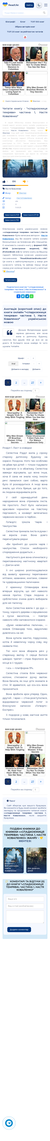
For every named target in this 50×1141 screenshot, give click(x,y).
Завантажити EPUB (31, 215)
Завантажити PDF (12, 215)
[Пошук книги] (44, 12)
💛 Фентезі (21, 193)
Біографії (10, 21)
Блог (23, 21)
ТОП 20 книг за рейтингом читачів (25, 31)
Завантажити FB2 (12, 220)
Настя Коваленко (19, 130)
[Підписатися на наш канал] (25, 37)
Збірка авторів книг (25, 26)
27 (32, 382)
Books (14, 5)
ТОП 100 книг (37, 21)
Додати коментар (19, 929)
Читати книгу (10, 280)
